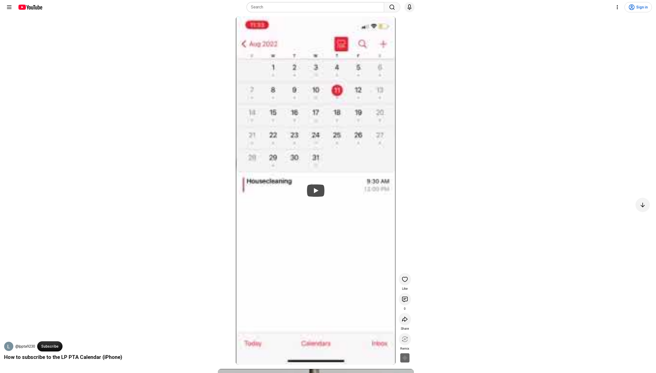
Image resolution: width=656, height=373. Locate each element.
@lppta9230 (25, 346)
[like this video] (405, 279)
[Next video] (643, 205)
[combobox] (317, 7)
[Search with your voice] (409, 7)
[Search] (392, 7)
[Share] (405, 319)
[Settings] (617, 7)
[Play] (315, 190)
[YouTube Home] (30, 7)
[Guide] (9, 7)
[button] (8, 346)
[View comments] (405, 299)
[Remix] (405, 339)
